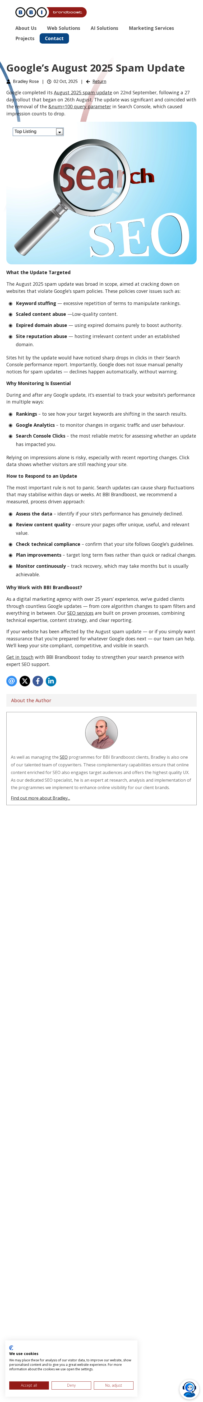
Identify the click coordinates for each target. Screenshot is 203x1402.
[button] (189, 1389)
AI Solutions (104, 28)
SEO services (80, 613)
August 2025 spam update (83, 92)
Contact (54, 38)
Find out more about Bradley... (40, 798)
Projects (24, 38)
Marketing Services (151, 28)
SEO (64, 757)
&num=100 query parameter (79, 106)
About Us (25, 28)
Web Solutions (63, 28)
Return (99, 81)
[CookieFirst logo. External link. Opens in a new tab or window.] (11, 1347)
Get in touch (20, 657)
